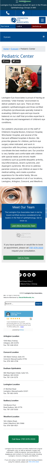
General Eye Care (7, 292)
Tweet (17, 61)
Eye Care (4, 26)
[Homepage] (23, 235)
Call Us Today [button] (23, 258)
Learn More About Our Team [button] (23, 226)
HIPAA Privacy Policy (24, 281)
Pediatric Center (7, 287)
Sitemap (34, 284)
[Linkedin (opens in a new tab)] (34, 275)
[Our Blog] (29, 275)
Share (7, 61)
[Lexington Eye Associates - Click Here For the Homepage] (19, 20)
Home (6, 49)
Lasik (18, 26)
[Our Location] (23, 13)
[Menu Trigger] (42, 20)
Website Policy (25, 284)
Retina (11, 275)
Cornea (11, 281)
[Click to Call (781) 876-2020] (8, 13)
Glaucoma (10, 270)
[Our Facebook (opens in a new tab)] (20, 275)
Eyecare (14, 49)
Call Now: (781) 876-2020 (23, 439)
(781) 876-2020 (36, 248)
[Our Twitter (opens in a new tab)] (25, 275)
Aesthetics (36, 26)
